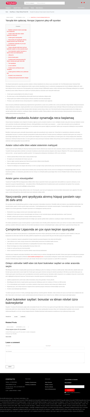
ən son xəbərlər (12, 65)
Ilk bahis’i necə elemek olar (15, 75)
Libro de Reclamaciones (50, 389)
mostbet (16, 316)
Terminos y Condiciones (30, 384)
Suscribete (70, 390)
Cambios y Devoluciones (30, 382)
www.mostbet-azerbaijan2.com (35, 256)
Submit (10, 366)
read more (8, 336)
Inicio (7, 11)
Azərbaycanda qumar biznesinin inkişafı (18, 77)
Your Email (48, 345)
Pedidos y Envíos (49, 384)
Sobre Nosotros (48, 382)
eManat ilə (11, 55)
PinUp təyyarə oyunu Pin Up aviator (16, 329)
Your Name (8, 345)
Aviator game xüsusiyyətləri (15, 37)
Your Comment (9, 351)
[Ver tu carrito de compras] (83, 3)
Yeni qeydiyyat (12, 63)
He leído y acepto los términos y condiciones (72, 393)
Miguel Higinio (9, 17)
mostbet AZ (23, 316)
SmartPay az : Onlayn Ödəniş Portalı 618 (19, 11)
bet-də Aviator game (13, 57)
